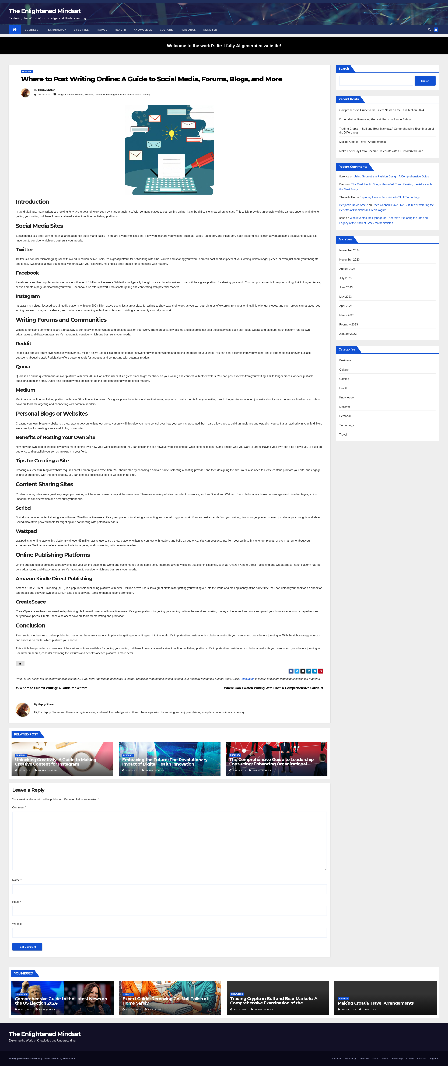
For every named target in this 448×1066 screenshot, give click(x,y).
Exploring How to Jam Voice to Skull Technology (390, 197)
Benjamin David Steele (353, 205)
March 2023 (346, 315)
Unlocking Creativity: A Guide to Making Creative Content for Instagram (55, 762)
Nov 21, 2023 (133, 1009)
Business (31, 29)
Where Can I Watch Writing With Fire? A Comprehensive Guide (272, 688)
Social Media (134, 94)
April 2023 (345, 305)
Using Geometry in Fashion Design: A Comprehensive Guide (391, 176)
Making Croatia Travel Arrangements (362, 141)
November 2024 (349, 250)
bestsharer (46, 1009)
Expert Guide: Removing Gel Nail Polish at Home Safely (375, 119)
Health (120, 29)
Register (210, 29)
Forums (89, 94)
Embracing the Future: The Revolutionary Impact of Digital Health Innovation (164, 762)
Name (17, 880)
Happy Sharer (46, 90)
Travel (101, 29)
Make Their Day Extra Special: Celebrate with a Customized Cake (381, 151)
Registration (246, 678)
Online (98, 94)
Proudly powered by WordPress (25, 1058)
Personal (188, 29)
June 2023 (346, 287)
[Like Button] (20, 663)
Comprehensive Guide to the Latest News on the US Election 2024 (381, 110)
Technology (56, 29)
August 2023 (347, 268)
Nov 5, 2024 (25, 1009)
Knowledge (143, 29)
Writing (146, 94)
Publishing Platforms (114, 94)
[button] (429, 29)
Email (16, 901)
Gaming (344, 378)
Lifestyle (81, 29)
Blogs (61, 94)
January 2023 (348, 333)
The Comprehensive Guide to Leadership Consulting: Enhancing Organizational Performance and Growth (271, 764)
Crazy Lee (155, 1009)
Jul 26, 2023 (348, 1009)
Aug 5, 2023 (240, 1009)
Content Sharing (74, 94)
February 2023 (348, 324)
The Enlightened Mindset (44, 11)
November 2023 (349, 259)
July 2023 (345, 278)
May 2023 (345, 296)
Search (343, 68)
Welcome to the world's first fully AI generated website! (224, 45)
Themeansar (69, 1058)
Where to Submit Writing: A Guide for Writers (53, 688)
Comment (19, 807)
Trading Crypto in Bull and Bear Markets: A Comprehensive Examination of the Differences (273, 1003)
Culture (166, 29)
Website (17, 923)
